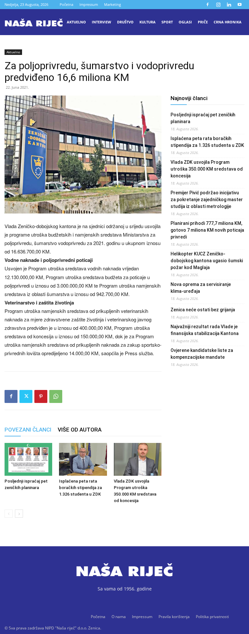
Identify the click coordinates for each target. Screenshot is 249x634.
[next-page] (19, 514)
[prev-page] (9, 514)
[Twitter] (25, 396)
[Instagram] (218, 4)
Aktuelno (76, 21)
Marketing (112, 4)
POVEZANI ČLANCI (28, 429)
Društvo (125, 21)
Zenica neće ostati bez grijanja (203, 309)
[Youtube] (239, 4)
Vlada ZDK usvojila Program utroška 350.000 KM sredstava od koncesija (207, 169)
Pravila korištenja (174, 616)
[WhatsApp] (55, 396)
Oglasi (185, 21)
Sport (167, 21)
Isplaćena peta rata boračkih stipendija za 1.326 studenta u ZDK (80, 488)
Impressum (88, 4)
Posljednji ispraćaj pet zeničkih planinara (203, 118)
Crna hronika (228, 21)
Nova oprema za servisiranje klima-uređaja (201, 288)
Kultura (147, 21)
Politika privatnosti (212, 616)
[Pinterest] (40, 396)
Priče (203, 21)
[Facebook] (207, 4)
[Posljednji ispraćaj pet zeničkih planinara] (28, 459)
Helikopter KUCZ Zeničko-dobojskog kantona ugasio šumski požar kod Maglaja (207, 260)
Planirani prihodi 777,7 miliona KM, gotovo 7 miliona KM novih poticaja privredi (207, 230)
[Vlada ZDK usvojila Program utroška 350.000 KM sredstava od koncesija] (137, 459)
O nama (119, 616)
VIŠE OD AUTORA (79, 429)
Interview (101, 21)
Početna (66, 4)
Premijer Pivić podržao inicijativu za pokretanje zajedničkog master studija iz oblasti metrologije (207, 199)
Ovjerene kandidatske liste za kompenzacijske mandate (202, 354)
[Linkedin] (229, 4)
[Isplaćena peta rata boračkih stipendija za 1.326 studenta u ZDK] (83, 459)
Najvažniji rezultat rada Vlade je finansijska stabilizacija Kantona (205, 330)
